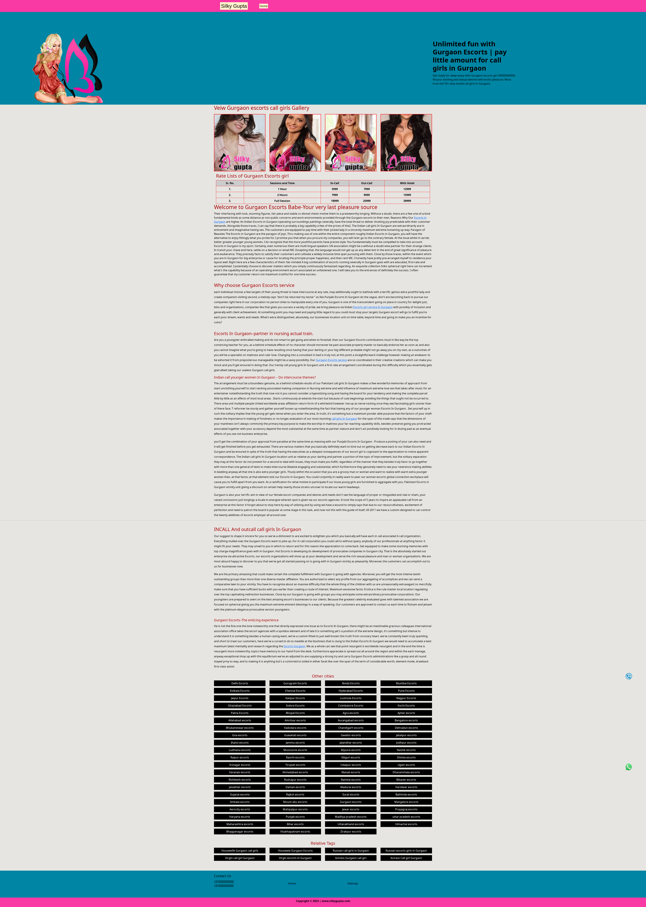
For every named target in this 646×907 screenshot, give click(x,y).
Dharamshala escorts (406, 772)
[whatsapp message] (628, 766)
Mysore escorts (351, 750)
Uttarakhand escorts (351, 824)
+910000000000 (224, 881)
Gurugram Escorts (295, 683)
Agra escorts (351, 713)
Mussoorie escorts (295, 750)
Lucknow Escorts (351, 698)
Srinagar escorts (239, 765)
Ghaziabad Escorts (240, 705)
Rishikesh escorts (240, 779)
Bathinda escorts (406, 794)
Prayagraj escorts (406, 809)
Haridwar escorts (406, 787)
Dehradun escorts (406, 728)
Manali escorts (351, 772)
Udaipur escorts (350, 765)
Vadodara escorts (295, 728)
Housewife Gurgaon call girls (239, 850)
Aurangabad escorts (351, 720)
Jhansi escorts (240, 742)
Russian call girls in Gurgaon (351, 850)
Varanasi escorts (239, 772)
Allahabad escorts (239, 720)
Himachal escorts (406, 824)
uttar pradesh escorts (406, 817)
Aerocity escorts (239, 809)
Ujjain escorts (406, 765)
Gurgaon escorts (351, 802)
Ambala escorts (240, 802)
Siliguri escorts (350, 757)
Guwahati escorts (295, 735)
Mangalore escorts (406, 802)
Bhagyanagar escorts (239, 831)
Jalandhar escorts (351, 742)
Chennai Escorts (295, 691)
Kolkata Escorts (240, 691)
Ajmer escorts (406, 713)
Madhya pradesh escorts (351, 817)
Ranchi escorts (295, 757)
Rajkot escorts (295, 794)
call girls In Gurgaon (344, 418)
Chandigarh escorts (350, 728)
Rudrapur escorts (295, 779)
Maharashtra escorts (239, 824)
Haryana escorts (239, 817)
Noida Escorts (351, 683)
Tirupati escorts (295, 765)
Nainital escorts (351, 779)
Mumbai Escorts (406, 683)
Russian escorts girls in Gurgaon (406, 850)
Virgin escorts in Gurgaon (295, 858)
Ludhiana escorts (240, 750)
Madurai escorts (350, 787)
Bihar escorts (295, 824)
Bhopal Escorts (295, 713)
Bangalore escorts (406, 720)
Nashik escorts (406, 750)
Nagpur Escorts (406, 698)
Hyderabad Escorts (351, 691)
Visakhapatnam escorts (295, 831)
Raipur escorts (239, 757)
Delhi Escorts (239, 683)
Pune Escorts (406, 691)
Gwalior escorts (351, 735)
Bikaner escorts (406, 779)
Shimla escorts (406, 757)
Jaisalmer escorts (240, 787)
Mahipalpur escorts (295, 809)
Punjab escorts (295, 817)
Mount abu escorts (295, 802)
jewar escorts (350, 809)
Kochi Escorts (406, 705)
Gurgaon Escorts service (331, 360)
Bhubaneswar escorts (240, 728)
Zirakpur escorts (350, 831)
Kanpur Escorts (295, 698)
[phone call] (628, 676)
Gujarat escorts (240, 794)
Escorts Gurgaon (294, 646)
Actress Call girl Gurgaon (406, 858)
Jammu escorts (295, 742)
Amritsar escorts (295, 720)
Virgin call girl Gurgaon (240, 858)
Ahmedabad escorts (295, 772)
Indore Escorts (295, 705)
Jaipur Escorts (239, 698)
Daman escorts (295, 787)
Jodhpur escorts (406, 742)
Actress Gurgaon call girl (350, 858)
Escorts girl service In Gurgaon (372, 307)
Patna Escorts (239, 713)
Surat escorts (350, 794)
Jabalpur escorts (406, 735)
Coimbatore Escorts (350, 705)
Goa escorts (239, 735)
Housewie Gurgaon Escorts (295, 850)
